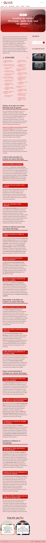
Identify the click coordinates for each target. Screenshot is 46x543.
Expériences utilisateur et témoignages (21, 87)
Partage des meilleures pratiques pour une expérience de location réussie (22, 99)
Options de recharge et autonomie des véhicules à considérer (9, 88)
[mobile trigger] (2, 2)
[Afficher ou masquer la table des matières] (21, 57)
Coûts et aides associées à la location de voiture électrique (9, 65)
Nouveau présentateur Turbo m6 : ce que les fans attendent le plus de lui (22, 530)
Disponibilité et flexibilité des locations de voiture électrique (9, 92)
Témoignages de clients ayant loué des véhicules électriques (22, 90)
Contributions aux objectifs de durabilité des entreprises (22, 83)
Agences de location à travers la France (9, 96)
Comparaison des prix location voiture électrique (9, 71)
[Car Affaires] (8, 2)
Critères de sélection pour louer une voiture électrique (9, 77)
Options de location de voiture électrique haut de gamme (8, 61)
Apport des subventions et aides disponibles (9, 74)
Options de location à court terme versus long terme (22, 61)
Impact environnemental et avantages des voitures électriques (22, 69)
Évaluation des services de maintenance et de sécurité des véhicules (22, 94)
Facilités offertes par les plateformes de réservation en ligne (22, 65)
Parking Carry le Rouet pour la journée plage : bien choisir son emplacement (7, 530)
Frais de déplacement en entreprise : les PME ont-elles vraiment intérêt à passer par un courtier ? (39, 64)
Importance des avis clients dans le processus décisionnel (9, 84)
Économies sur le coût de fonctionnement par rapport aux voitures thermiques (22, 78)
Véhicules (23, 14)
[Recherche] (41, 2)
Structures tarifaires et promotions (9, 68)
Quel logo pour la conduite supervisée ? (39, 58)
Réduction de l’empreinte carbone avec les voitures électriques (22, 73)
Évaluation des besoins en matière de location (9, 81)
